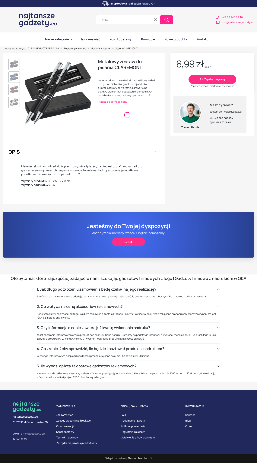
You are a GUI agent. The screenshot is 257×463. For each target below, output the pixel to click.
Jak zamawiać (64, 415)
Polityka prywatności (133, 426)
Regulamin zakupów (133, 432)
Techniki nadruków (67, 437)
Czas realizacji (65, 426)
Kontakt (190, 415)
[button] (166, 19)
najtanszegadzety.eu (15, 48)
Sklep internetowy (127, 458)
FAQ (123, 415)
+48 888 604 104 (223, 118)
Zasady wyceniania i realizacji (74, 420)
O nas (188, 426)
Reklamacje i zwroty (133, 420)
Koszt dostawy (65, 432)
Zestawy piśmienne (75, 48)
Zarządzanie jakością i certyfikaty (76, 443)
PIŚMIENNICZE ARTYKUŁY (45, 48)
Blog (188, 420)
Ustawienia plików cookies (137, 437)
